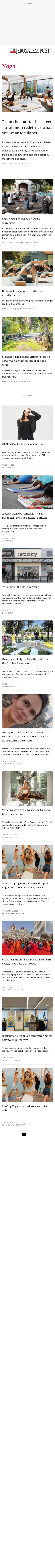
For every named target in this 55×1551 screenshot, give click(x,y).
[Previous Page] (14, 1134)
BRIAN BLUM (9, 541)
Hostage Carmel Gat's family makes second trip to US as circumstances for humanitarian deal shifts (25, 736)
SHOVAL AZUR (23, 163)
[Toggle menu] (5, 51)
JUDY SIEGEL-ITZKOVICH (14, 913)
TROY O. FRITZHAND (13, 1060)
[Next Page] (41, 1134)
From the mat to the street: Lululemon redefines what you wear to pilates (27, 127)
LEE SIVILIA (9, 467)
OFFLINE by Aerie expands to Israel (23, 444)
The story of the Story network (20, 586)
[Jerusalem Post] (30, 51)
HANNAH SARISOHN (12, 764)
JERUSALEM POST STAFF (15, 990)
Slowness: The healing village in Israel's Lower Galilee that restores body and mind (26, 360)
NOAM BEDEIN (24, 381)
